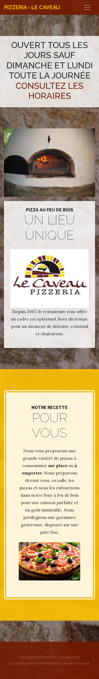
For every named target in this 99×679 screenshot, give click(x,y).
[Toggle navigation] (87, 7)
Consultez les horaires (49, 91)
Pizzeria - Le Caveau (32, 7)
